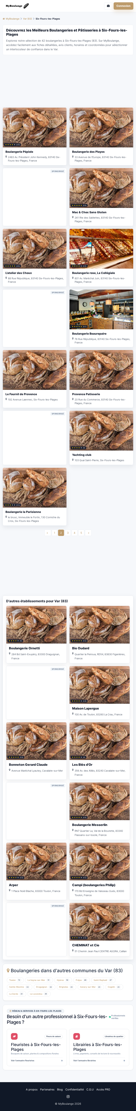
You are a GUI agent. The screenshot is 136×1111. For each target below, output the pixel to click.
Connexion (123, 5)
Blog (60, 1089)
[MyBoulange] (34, 6)
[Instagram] (68, 1096)
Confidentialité (74, 1089)
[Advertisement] (68, 81)
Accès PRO (103, 1089)
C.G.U (90, 1089)
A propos (31, 1089)
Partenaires (47, 1089)
